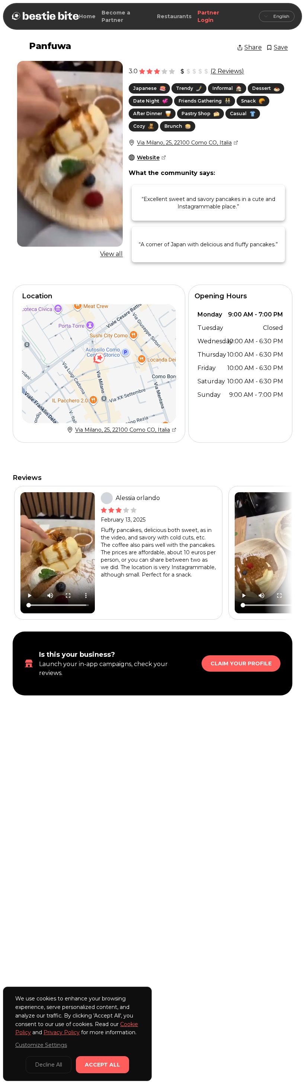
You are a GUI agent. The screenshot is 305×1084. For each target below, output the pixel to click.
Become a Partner (116, 16)
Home (87, 16)
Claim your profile (241, 663)
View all (111, 253)
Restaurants (174, 16)
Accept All (102, 1064)
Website (148, 157)
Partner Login (208, 16)
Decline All (48, 1064)
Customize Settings (41, 1045)
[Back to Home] (44, 16)
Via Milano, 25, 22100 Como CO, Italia (184, 142)
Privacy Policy (62, 1032)
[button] (99, 358)
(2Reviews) (227, 71)
